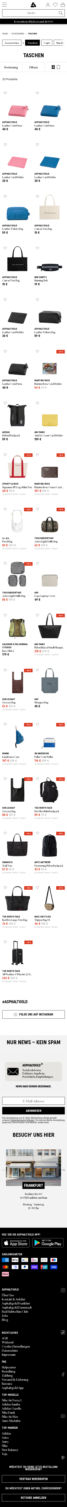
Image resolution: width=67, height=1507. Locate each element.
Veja (4, 1454)
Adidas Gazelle (11, 1408)
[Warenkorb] (63, 5)
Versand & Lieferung (15, 1379)
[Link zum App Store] (16, 1242)
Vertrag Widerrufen (33, 1479)
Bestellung (8, 1371)
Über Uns (8, 1295)
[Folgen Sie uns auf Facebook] (63, 1374)
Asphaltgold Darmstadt (17, 1307)
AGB (5, 1338)
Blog (5, 1320)
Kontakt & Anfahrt (13, 1299)
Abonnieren (33, 1110)
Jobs (5, 1315)
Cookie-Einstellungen (16, 1346)
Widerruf (8, 1342)
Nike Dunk (8, 1412)
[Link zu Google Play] (47, 1242)
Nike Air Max (10, 1416)
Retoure (7, 1383)
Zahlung (7, 1375)
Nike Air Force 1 (11, 1400)
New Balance (10, 1450)
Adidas (6, 1433)
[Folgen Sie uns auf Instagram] (63, 1290)
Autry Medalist (11, 1420)
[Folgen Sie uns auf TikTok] (63, 1332)
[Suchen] (60, 13)
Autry (5, 1441)
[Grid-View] (53, 67)
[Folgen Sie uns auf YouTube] (63, 1416)
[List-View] (58, 67)
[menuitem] (11, 67)
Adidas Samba (11, 1404)
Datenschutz (10, 1350)
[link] (33, 4)
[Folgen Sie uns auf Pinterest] (63, 1458)
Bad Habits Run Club (15, 1311)
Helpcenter (9, 1367)
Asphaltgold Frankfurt (16, 1303)
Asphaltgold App (12, 1388)
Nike (5, 1445)
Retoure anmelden (33, 1497)
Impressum (8, 1354)
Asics (5, 1437)
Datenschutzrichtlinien (22, 1120)
